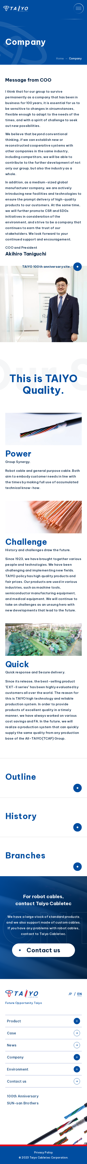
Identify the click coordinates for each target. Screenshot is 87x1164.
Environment (18, 1069)
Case (11, 1033)
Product (14, 1021)
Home (60, 58)
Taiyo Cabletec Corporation (15, 8)
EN (79, 994)
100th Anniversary (22, 1096)
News (11, 1045)
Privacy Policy (43, 1152)
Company (15, 1057)
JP (70, 994)
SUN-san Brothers (23, 1103)
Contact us (16, 1081)
